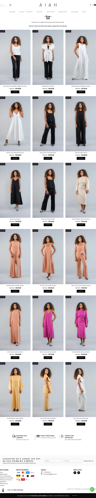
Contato (2, 485)
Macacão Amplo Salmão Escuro (15, 285)
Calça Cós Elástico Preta (48, 219)
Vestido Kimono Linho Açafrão (15, 418)
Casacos (74, 11)
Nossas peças (3, 474)
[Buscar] (10, 5)
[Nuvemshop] (15, 490)
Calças (40, 11)
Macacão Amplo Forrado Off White (81, 86)
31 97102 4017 (46, 472)
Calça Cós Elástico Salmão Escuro (80, 285)
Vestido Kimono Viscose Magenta (81, 352)
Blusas (13, 11)
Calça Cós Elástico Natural (80, 418)
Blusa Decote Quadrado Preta (48, 152)
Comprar (15, 91)
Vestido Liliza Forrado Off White (15, 152)
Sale (84, 11)
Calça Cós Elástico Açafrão (48, 418)
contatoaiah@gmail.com (50, 474)
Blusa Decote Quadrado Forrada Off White (15, 86)
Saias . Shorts (26, 11)
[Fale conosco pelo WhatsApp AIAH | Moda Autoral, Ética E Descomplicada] (92, 489)
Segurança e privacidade (6, 478)
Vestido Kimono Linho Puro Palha (81, 219)
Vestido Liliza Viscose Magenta (48, 352)
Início (1, 472)
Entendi (75, 495)
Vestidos (51, 11)
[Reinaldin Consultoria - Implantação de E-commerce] (3, 490)
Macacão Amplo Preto (81, 152)
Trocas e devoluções (5, 476)
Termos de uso (4, 483)
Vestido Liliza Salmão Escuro (48, 285)
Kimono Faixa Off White (48, 86)
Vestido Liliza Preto (15, 219)
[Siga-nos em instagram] (75, 472)
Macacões (63, 11)
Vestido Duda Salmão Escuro (15, 352)
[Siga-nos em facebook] (78, 472)
